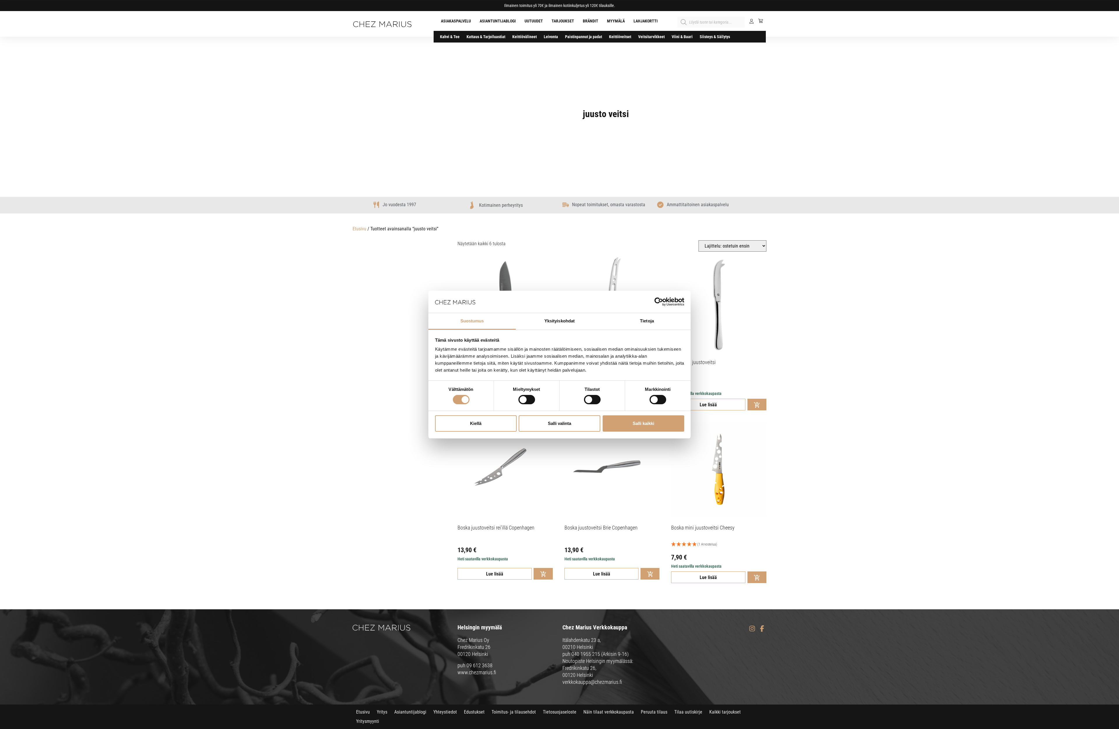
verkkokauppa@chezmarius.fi (592, 682)
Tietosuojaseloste (559, 712)
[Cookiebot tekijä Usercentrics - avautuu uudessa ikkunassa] (658, 301)
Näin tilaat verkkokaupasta (608, 712)
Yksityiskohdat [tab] (559, 320)
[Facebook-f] (761, 628)
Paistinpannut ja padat (583, 36)
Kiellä (475, 423)
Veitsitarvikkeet (651, 36)
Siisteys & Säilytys (715, 36)
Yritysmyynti (367, 721)
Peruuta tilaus (654, 712)
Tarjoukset (563, 21)
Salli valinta (559, 423)
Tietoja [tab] (647, 320)
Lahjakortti (646, 21)
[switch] (526, 399)
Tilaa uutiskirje (688, 712)
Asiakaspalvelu (456, 21)
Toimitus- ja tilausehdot (514, 712)
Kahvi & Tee (450, 36)
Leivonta (551, 36)
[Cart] (758, 20)
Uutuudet (534, 21)
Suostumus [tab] (472, 320)
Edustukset (474, 712)
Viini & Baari (682, 36)
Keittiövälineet (524, 36)
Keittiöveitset (620, 36)
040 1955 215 (585, 654)
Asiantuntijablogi (498, 21)
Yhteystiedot (445, 712)
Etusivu (359, 229)
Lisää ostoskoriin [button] (756, 404)
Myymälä (616, 21)
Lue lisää (708, 404)
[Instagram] (751, 628)
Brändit (590, 21)
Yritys (382, 712)
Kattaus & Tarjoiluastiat (486, 36)
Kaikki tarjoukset (725, 712)
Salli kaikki (643, 423)
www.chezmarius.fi (477, 672)
